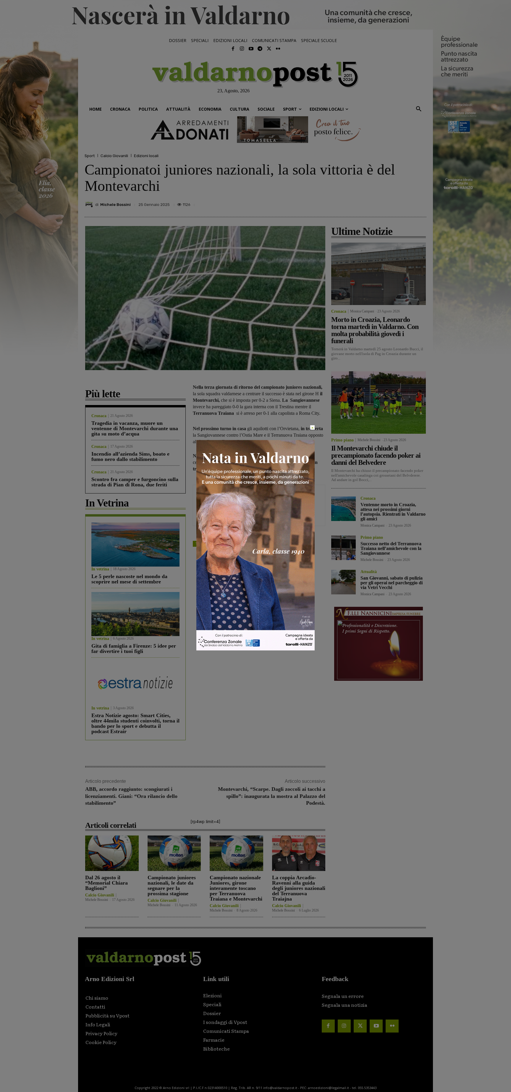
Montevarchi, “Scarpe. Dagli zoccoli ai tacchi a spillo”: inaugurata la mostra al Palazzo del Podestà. (271, 796)
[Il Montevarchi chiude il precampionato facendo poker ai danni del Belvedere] (378, 402)
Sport (90, 156)
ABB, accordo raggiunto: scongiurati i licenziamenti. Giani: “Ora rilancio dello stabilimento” (131, 796)
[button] (419, 109)
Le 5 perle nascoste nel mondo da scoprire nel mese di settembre (129, 579)
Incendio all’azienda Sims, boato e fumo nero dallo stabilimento (130, 456)
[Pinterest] (379, 203)
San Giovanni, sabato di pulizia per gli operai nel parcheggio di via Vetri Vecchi (391, 582)
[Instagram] (241, 48)
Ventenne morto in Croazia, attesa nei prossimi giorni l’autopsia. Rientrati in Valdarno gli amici (393, 511)
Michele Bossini (115, 205)
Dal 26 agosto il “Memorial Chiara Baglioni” (106, 883)
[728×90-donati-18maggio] (255, 129)
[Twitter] (268, 48)
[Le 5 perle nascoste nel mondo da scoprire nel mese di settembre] (135, 544)
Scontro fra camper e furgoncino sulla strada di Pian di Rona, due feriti (134, 482)
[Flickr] (278, 48)
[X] (365, 203)
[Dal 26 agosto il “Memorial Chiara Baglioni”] (112, 853)
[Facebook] (233, 48)
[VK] (393, 203)
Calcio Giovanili (114, 156)
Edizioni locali (146, 156)
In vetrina (100, 569)
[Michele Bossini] (90, 204)
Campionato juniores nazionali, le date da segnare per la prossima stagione (172, 885)
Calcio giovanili (222, 543)
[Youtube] (251, 48)
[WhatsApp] (406, 203)
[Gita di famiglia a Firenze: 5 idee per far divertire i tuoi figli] (135, 614)
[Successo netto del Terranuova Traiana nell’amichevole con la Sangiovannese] (343, 547)
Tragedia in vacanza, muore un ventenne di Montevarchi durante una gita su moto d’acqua (134, 428)
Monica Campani (362, 311)
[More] (420, 203)
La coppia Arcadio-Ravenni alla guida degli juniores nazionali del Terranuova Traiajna (298, 888)
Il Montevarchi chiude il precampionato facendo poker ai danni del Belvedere (376, 455)
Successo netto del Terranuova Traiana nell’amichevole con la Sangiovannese (390, 548)
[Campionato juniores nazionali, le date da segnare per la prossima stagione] (174, 853)
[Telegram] (260, 48)
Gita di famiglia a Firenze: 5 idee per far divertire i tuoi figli (133, 648)
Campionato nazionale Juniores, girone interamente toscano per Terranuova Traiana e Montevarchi (236, 888)
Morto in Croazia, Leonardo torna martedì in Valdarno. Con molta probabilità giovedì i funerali (374, 330)
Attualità (368, 572)
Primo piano (342, 440)
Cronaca (98, 416)
